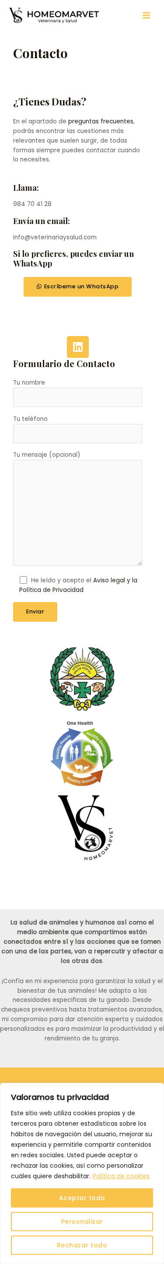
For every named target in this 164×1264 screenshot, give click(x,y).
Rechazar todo (82, 1245)
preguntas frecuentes (100, 121)
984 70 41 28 (32, 204)
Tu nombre (29, 382)
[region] (82, 1173)
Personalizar (82, 1221)
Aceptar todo (82, 1198)
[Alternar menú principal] (147, 16)
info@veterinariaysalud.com (55, 237)
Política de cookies (121, 1176)
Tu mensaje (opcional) (46, 455)
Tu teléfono (30, 419)
